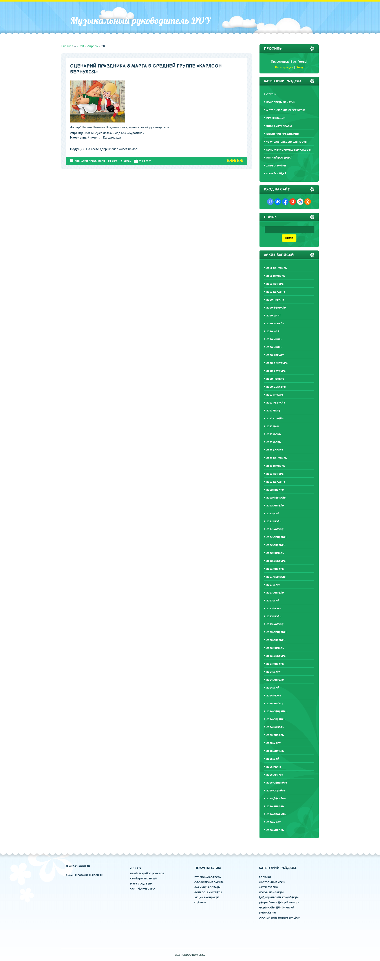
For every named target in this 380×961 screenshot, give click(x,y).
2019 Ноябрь (275, 284)
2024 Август (274, 703)
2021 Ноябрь (275, 474)
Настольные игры (272, 882)
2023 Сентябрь (276, 632)
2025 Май (272, 759)
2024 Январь (275, 664)
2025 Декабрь (276, 798)
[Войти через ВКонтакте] (277, 201)
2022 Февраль (276, 497)
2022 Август (274, 529)
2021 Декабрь (275, 482)
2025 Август (274, 774)
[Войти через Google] (300, 201)
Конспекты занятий (280, 102)
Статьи (271, 94)
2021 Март (273, 410)
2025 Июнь (273, 767)
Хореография (276, 165)
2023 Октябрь (275, 640)
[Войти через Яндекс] (292, 201)
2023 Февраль (276, 577)
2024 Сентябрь (276, 711)
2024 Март (273, 672)
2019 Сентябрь (276, 268)
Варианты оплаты (207, 887)
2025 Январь (275, 735)
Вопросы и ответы (208, 892)
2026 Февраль (276, 814)
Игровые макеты (271, 892)
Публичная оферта (207, 877)
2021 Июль (273, 442)
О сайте (136, 868)
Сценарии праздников (90, 161)
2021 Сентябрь (276, 458)
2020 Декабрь (276, 387)
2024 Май (272, 687)
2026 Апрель (275, 830)
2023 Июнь (273, 608)
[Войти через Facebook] (285, 201)
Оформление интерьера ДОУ (279, 917)
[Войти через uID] (270, 201)
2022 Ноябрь (275, 553)
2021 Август (274, 450)
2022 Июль (273, 521)
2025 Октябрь (275, 790)
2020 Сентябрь (277, 363)
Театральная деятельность (286, 142)
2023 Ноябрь (275, 648)
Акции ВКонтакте (206, 897)
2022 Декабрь (276, 561)
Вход (299, 67)
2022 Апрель (275, 505)
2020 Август (275, 355)
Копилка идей (276, 173)
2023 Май (272, 600)
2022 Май (272, 513)
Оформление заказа (209, 882)
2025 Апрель (275, 751)
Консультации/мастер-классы (288, 150)
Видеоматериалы (279, 126)
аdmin (127, 161)
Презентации (275, 118)
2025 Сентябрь (276, 782)
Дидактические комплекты (279, 897)
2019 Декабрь (275, 292)
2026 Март (273, 822)
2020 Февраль (276, 307)
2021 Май (272, 426)
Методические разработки (285, 110)
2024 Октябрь (275, 719)
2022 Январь (275, 489)
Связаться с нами (143, 878)
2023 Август (274, 624)
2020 (80, 46)
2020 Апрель (275, 323)
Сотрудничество (142, 888)
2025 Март (273, 743)
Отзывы (200, 902)
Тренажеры (267, 912)
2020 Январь (275, 299)
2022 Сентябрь (276, 537)
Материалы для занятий (276, 907)
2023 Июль (273, 616)
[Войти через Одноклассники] (307, 201)
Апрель (92, 46)
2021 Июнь (273, 434)
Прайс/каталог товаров (147, 873)
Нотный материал (279, 157)
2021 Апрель (274, 418)
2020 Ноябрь (275, 379)
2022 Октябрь (275, 545)
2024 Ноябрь (275, 727)
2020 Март (273, 315)
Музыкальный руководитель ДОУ (140, 20)
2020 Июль (273, 347)
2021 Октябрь (275, 466)
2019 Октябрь (275, 276)
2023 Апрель (275, 592)
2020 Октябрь (276, 371)
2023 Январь (275, 569)
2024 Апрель (275, 679)
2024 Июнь (273, 695)
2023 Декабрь (276, 656)
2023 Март (273, 584)
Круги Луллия (268, 887)
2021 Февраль (275, 402)
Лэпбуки (265, 877)
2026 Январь (275, 806)
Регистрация (284, 67)
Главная (67, 46)
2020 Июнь (273, 339)
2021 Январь (274, 394)
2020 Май (272, 331)
